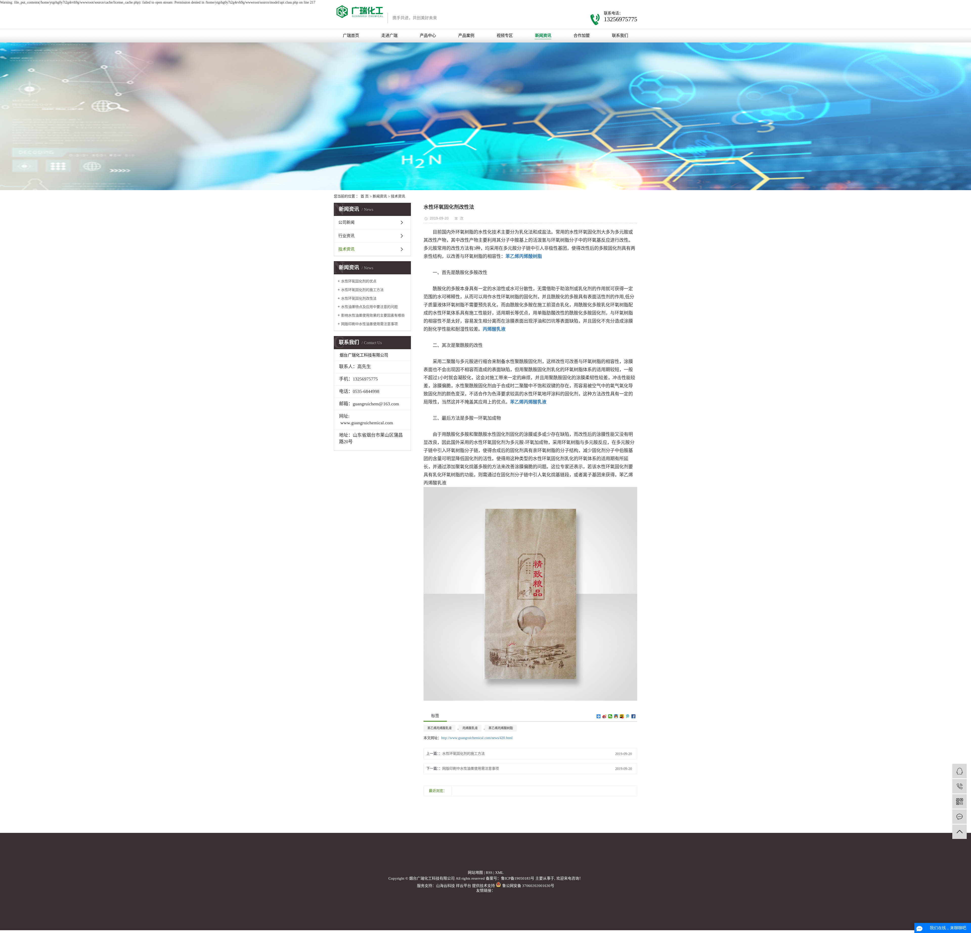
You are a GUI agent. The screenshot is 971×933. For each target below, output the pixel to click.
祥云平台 (463, 886)
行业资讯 (346, 236)
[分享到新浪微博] (604, 716)
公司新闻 (346, 222)
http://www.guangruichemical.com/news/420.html (477, 738)
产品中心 (428, 35)
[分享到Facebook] (633, 716)
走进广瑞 (389, 35)
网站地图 (475, 873)
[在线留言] (959, 816)
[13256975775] (959, 786)
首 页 (365, 196)
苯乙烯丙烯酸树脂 (501, 728)
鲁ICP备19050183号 (517, 878)
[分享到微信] (610, 716)
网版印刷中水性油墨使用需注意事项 (369, 324)
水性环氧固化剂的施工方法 (362, 290)
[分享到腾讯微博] (628, 716)
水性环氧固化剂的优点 (359, 281)
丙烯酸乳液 (470, 728)
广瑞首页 (351, 35)
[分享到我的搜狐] (622, 716)
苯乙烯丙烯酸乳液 (439, 728)
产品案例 (466, 35)
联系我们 (620, 35)
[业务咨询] (959, 771)
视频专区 (505, 35)
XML (499, 873)
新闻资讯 (543, 35)
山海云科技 (445, 886)
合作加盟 (581, 35)
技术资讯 (398, 196)
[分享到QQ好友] (616, 716)
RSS (489, 873)
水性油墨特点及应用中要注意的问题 (369, 307)
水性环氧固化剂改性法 (359, 298)
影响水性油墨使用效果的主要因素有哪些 (373, 315)
